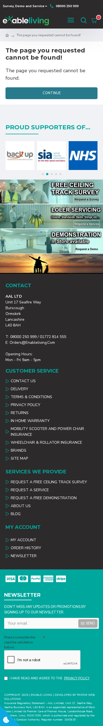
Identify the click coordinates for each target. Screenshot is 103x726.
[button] (43, 174)
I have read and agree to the (50, 678)
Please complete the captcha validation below (19, 642)
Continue (52, 93)
